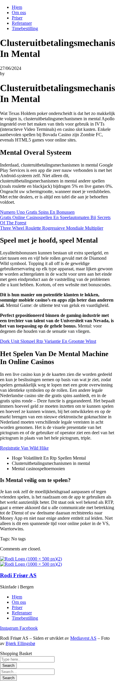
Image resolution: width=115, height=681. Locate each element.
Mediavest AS (83, 638)
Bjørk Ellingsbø (20, 643)
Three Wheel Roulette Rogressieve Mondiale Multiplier (51, 228)
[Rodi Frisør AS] (31, 558)
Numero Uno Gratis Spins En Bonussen (37, 212)
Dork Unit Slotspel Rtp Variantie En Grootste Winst (48, 341)
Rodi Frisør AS (18, 575)
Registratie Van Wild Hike (24, 447)
